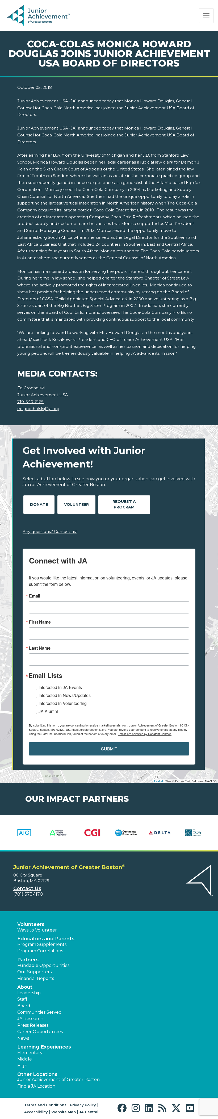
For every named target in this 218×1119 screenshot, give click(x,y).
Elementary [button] (30, 1052)
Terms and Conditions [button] (45, 1105)
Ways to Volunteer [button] (37, 930)
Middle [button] (24, 1059)
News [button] (23, 1038)
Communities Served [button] (39, 1012)
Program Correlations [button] (40, 950)
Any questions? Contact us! (50, 531)
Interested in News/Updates (65, 695)
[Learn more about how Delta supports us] (160, 832)
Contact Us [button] (27, 888)
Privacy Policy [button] (83, 1105)
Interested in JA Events (60, 687)
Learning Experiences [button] (44, 1047)
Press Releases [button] (32, 1025)
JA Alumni (48, 711)
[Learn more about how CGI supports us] (92, 832)
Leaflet (158, 781)
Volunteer (76, 504)
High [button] (22, 1065)
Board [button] (23, 1005)
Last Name (40, 648)
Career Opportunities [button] (40, 1031)
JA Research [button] (30, 1018)
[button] (123, 1108)
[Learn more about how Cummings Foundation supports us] (126, 832)
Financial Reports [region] (35, 978)
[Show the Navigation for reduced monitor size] (206, 15)
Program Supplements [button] (41, 944)
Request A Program (124, 504)
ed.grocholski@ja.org (38, 408)
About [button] (24, 987)
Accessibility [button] (36, 1112)
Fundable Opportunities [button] (43, 965)
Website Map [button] (63, 1112)
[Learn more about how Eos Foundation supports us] (193, 832)
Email (34, 596)
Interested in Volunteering (63, 703)
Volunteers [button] (30, 924)
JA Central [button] (88, 1112)
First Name (40, 622)
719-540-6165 (30, 401)
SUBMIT (109, 749)
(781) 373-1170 (28, 894)
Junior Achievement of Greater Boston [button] (58, 1079)
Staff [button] (22, 999)
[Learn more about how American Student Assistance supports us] (59, 832)
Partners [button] (28, 959)
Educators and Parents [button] (45, 938)
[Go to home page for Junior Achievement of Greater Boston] (39, 16)
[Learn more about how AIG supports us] (25, 832)
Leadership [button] (29, 992)
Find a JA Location (36, 1086)
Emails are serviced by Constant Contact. (144, 734)
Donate (39, 504)
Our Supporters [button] (34, 971)
